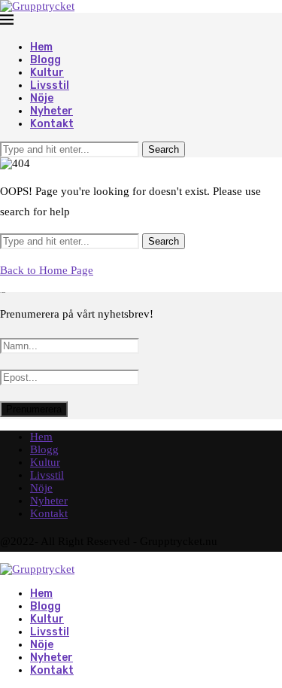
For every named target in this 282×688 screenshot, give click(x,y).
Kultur (47, 72)
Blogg (45, 59)
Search (163, 149)
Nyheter (51, 111)
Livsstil (49, 85)
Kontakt (52, 123)
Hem (41, 47)
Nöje (41, 98)
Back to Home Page (46, 270)
